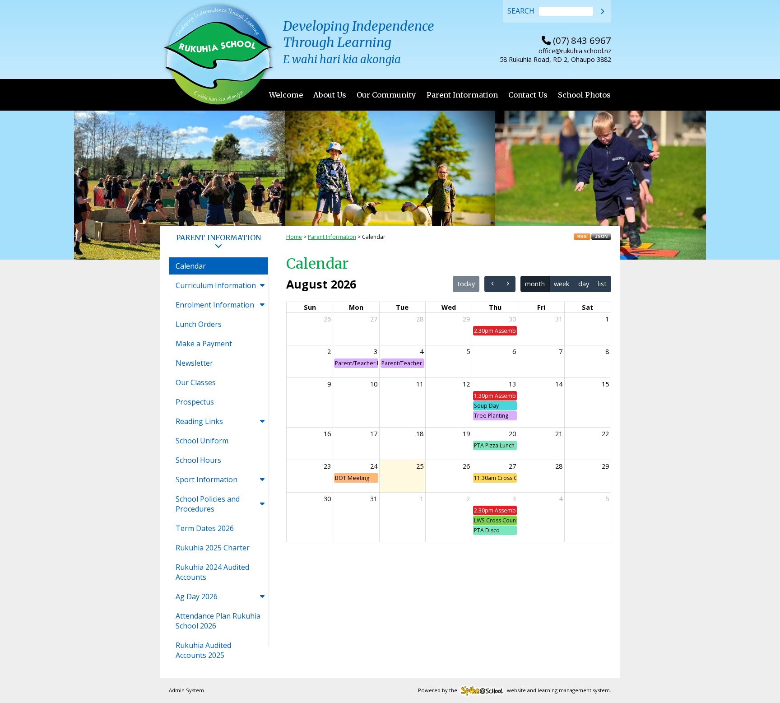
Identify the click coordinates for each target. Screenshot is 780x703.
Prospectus (195, 402)
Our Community (386, 94)
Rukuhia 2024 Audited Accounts (212, 572)
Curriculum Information (216, 285)
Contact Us (528, 94)
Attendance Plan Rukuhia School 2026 (218, 621)
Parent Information (462, 94)
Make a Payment (204, 344)
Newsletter (194, 363)
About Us (329, 94)
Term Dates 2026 (205, 528)
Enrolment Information (215, 305)
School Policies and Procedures (208, 504)
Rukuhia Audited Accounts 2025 (203, 650)
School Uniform (202, 441)
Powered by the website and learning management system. (514, 690)
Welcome (286, 94)
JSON (601, 236)
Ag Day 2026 (197, 596)
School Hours (198, 460)
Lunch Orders (199, 324)
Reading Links (199, 421)
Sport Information (206, 479)
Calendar (191, 266)
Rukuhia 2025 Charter (213, 548)
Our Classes (196, 382)
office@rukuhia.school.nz (575, 51)
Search (520, 11)
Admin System (186, 690)
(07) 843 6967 (576, 40)
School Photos (584, 94)
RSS (582, 236)
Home (294, 237)
